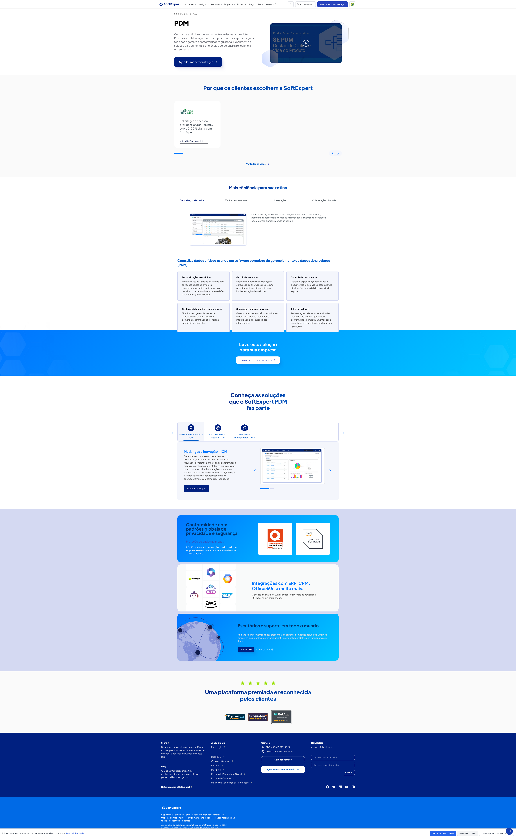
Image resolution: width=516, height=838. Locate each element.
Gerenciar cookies (467, 833)
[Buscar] (291, 4)
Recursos (216, 756)
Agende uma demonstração (332, 4)
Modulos (184, 13)
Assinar (348, 772)
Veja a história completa (192, 141)
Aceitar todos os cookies (443, 833)
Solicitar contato (283, 759)
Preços (252, 4)
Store (164, 742)
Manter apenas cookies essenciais (496, 833)
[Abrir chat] (509, 831)
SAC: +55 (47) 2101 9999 (278, 747)
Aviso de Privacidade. (322, 747)
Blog (163, 766)
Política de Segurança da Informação (230, 782)
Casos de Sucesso (220, 761)
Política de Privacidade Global (226, 774)
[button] (352, 4)
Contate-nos (306, 4)
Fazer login (216, 747)
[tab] (192, 200)
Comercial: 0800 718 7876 (279, 751)
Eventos (215, 765)
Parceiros (241, 4)
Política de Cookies (221, 778)
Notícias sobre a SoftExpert (175, 786)
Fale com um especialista (256, 360)
